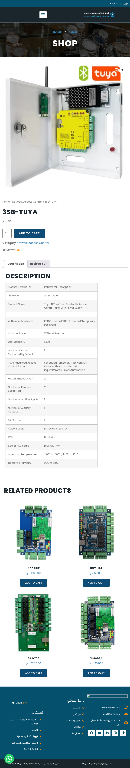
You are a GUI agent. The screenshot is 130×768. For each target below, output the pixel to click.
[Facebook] (91, 733)
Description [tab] (16, 264)
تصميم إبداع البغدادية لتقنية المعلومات (97, 764)
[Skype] (107, 733)
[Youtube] (99, 733)
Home (6, 201)
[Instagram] (115, 733)
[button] (43, 14)
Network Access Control (27, 201)
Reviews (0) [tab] (38, 264)
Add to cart (29, 233)
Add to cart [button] (33, 582)
